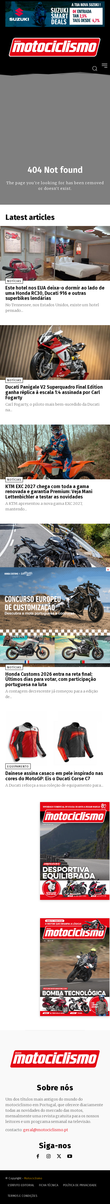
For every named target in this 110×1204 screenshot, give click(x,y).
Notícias (14, 281)
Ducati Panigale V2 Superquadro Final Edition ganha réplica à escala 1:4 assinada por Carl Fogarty (54, 392)
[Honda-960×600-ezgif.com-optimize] (55, 634)
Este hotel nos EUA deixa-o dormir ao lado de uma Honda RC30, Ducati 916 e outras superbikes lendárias (54, 293)
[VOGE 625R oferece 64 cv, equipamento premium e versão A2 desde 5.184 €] (55, 551)
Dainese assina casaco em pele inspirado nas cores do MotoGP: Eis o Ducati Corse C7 (54, 776)
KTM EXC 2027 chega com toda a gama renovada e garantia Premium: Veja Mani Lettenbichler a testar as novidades (48, 492)
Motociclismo (33, 1178)
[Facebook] (38, 1157)
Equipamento (18, 766)
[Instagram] (48, 1157)
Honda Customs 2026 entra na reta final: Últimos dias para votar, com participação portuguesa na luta (50, 679)
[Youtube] (70, 1157)
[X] (59, 1157)
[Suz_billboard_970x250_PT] (55, 25)
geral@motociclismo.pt (45, 1129)
